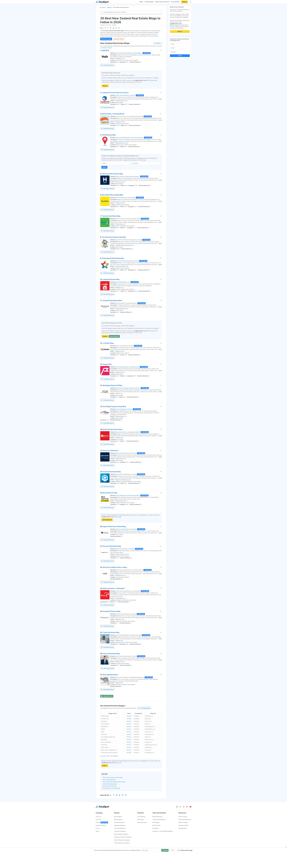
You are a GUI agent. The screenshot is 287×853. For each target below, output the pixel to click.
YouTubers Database (120, 831)
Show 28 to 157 (108, 696)
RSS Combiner (156, 825)
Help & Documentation (185, 819)
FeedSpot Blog (183, 828)
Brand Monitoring (157, 816)
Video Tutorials (183, 816)
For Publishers (141, 816)
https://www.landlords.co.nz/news (125, 95)
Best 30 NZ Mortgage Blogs (110, 784)
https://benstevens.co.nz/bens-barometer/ (127, 495)
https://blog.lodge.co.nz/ (123, 282)
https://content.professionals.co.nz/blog (127, 261)
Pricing (184, 2)
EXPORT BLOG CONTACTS (162, 2)
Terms (97, 831)
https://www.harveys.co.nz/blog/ (125, 549)
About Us (98, 816)
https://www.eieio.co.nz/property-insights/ (128, 432)
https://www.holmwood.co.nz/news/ (126, 453)
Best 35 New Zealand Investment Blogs (112, 777)
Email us (105, 86)
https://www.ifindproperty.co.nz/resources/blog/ (129, 137)
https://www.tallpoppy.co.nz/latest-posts (127, 367)
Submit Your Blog (106, 39)
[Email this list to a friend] (116, 28)
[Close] (286, 847)
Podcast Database (119, 822)
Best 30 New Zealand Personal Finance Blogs (114, 781)
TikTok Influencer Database (121, 843)
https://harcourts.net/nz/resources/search (127, 176)
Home (141, 2)
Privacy (98, 828)
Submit (104, 167)
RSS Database (118, 816)
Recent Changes (183, 822)
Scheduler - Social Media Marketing (162, 831)
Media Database (141, 822)
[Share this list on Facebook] (105, 28)
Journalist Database (119, 828)
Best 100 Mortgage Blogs (109, 779)
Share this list (104, 795)
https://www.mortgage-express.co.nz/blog (128, 388)
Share (101, 28)
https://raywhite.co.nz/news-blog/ (125, 197)
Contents (114, 25)
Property (109, 7)
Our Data (98, 819)
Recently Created (183, 825)
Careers (101, 822)
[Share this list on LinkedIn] (111, 28)
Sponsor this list (119, 39)
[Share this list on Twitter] (108, 28)
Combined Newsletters (158, 819)
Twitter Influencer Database (122, 840)
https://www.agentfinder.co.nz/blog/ (126, 529)
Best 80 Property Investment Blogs (111, 788)
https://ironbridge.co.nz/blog (124, 409)
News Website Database (121, 834)
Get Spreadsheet (107, 519)
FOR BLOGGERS (149, 2)
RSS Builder (155, 828)
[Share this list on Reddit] (113, 28)
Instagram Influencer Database (122, 837)
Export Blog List (114, 336)
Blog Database (118, 819)
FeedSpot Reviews (101, 825)
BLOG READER (175, 2)
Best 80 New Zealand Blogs (110, 786)
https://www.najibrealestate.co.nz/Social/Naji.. (129, 53)
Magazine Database (119, 825)
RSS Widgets (156, 822)
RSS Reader (140, 819)
